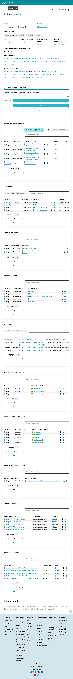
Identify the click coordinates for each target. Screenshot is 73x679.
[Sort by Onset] (68, 141)
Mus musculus (42, 27)
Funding (8, 635)
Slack (61, 623)
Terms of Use (20, 644)
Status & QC (20, 634)
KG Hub (50, 632)
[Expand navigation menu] (71, 2)
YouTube (62, 632)
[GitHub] (39, 671)
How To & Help (21, 637)
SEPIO (28, 643)
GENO (28, 640)
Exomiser (40, 623)
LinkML (39, 628)
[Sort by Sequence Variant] (17, 516)
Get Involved (63, 621)
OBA (28, 635)
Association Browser (20, 659)
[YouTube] (35, 674)
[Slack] (33, 671)
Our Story (8, 621)
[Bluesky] (38, 674)
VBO (28, 637)
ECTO (28, 646)
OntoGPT (40, 640)
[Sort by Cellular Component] (47, 429)
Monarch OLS (52, 623)
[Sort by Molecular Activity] (45, 386)
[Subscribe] (31, 671)
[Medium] (36, 671)
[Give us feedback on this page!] (70, 611)
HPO (28, 629)
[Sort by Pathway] (29, 245)
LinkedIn (61, 629)
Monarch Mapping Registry (51, 628)
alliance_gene (59, 44)
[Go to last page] (22, 172)
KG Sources (20, 653)
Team (7, 623)
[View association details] (47, 145)
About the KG (20, 650)
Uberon (29, 623)
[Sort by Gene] (9, 141)
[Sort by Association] (22, 141)
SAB (6, 626)
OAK (38, 634)
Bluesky (61, 635)
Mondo (29, 621)
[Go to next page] (19, 172)
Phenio (29, 632)
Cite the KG (20, 647)
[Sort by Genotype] (12, 565)
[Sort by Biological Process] (38, 478)
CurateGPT (41, 643)
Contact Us (9, 629)
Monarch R (19, 631)
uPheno (29, 626)
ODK (38, 637)
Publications (9, 632)
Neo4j (18, 628)
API (17, 626)
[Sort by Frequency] (60, 141)
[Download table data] (13, 176)
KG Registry (52, 635)
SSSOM (39, 631)
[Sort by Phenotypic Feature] (38, 141)
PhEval (39, 626)
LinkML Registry (51, 639)
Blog (60, 626)
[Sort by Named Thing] (38, 288)
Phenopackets (42, 645)
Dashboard (19, 656)
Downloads (19, 623)
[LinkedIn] (42, 671)
